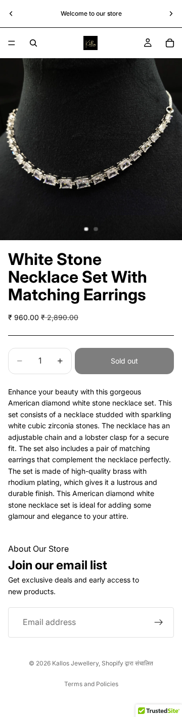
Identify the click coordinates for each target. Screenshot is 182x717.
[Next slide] (171, 14)
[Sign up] (158, 622)
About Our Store (38, 549)
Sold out (124, 360)
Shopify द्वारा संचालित (127, 663)
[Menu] (11, 43)
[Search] (33, 43)
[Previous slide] (11, 14)
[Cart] (170, 43)
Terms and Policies (91, 684)
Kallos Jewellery (75, 663)
